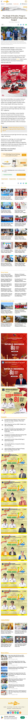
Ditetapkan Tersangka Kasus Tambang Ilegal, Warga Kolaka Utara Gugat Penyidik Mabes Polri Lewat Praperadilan (15, 430)
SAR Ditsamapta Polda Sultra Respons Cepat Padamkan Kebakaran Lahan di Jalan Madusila (21, 290)
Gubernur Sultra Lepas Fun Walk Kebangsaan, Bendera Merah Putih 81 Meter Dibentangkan (20, 224)
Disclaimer (9, 708)
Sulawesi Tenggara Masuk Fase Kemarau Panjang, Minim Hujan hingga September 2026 (15, 449)
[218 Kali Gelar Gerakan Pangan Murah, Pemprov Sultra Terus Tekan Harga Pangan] (7, 205)
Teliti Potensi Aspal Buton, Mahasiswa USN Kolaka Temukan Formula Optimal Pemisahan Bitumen (17, 680)
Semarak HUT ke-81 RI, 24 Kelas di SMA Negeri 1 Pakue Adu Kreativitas (15, 440)
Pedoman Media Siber (16, 708)
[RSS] (20, 713)
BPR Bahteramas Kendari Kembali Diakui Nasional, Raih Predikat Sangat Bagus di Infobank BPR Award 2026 (7, 290)
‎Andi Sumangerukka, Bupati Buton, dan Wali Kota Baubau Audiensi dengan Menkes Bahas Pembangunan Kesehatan (7, 251)
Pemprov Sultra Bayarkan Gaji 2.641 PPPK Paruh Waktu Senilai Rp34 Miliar (20, 264)
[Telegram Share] (23, 25)
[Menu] (2, 1)
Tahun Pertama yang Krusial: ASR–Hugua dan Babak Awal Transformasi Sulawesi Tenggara (21, 632)
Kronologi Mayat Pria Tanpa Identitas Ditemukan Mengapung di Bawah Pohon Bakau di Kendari (20, 280)
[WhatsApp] (15, 713)
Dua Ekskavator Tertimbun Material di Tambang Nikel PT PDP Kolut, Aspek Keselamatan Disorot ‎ (15, 435)
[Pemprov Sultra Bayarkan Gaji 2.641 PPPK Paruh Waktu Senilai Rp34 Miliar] (21, 258)
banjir (17, 59)
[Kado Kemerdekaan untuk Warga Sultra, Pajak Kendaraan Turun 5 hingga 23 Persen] (21, 205)
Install (22, 717)
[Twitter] (11, 713)
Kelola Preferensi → (21, 174)
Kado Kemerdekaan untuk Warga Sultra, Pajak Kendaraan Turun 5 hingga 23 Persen (21, 211)
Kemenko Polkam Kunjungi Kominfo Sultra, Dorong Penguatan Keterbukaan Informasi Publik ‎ (6, 238)
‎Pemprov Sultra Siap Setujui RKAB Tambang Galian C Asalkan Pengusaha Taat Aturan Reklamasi (20, 251)
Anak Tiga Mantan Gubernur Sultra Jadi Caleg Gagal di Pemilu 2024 (21, 645)
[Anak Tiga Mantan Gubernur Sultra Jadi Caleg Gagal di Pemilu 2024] (21, 639)
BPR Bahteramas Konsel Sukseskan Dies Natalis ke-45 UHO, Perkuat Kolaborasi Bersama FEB (16, 686)
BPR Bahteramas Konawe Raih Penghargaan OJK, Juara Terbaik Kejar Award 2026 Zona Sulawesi (17, 692)
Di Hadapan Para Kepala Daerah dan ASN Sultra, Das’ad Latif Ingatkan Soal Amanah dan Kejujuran (6, 198)
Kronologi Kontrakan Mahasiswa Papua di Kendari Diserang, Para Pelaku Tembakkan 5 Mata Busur (15, 420)
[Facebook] (8, 713)
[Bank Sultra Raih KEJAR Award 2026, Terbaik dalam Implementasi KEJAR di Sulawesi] (4, 657)
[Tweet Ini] (21, 25)
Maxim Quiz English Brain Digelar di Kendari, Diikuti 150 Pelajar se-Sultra (6, 285)
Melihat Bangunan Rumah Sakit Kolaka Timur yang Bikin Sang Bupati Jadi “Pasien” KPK (6, 645)
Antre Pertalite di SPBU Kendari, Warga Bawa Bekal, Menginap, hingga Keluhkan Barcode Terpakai (7, 275)
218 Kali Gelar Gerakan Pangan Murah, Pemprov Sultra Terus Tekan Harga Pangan (6, 211)
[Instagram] (13, 713)
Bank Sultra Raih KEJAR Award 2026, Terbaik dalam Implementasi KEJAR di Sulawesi (16, 656)
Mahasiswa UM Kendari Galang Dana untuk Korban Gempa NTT (20, 275)
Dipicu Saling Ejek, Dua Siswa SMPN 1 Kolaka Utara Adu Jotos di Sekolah (15, 425)
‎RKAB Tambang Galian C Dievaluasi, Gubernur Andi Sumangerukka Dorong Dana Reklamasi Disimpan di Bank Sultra (7, 264)
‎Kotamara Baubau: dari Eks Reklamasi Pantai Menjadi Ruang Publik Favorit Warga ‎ (17, 668)
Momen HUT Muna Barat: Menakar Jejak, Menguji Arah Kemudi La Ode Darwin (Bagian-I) (7, 632)
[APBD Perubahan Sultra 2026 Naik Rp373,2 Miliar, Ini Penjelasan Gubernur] (21, 192)
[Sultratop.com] (6, 1)
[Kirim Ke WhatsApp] (26, 25)
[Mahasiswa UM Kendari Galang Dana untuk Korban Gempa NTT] (21, 305)
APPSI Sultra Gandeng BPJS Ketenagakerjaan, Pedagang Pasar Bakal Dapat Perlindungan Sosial (20, 295)
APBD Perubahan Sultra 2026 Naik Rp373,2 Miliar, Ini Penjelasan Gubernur (21, 198)
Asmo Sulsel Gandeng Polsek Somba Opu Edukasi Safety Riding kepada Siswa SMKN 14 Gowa (17, 662)
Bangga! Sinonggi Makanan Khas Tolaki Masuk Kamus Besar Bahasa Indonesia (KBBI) (6, 280)
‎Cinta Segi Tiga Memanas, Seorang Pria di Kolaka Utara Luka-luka (15, 444)
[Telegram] (18, 713)
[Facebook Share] (18, 25)
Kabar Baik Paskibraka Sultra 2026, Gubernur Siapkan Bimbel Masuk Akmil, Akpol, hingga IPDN (7, 224)
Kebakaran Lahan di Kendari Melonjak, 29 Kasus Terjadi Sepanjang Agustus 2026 (21, 285)
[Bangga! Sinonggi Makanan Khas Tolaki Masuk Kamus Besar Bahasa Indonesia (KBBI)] (7, 319)
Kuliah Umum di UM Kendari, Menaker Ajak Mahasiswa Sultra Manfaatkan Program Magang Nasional (21, 238)
